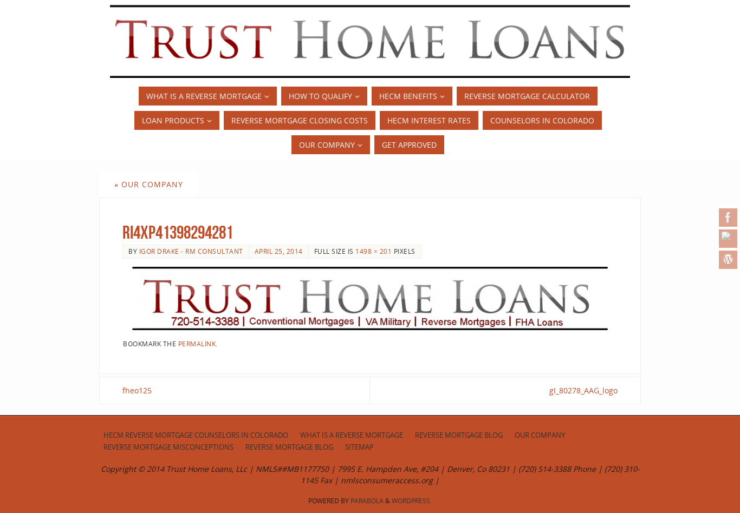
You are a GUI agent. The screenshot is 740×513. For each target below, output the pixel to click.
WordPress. (412, 500)
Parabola (367, 500)
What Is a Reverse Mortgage (351, 435)
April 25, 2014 (279, 251)
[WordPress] (728, 260)
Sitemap (359, 447)
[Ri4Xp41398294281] (370, 298)
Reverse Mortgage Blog (459, 435)
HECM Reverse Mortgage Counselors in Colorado (195, 435)
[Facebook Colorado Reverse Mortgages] (728, 217)
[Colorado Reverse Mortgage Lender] (728, 238)
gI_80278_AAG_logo (583, 390)
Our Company (148, 184)
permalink (197, 343)
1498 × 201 (373, 251)
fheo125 (137, 390)
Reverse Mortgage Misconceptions (168, 447)
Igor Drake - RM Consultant (191, 251)
